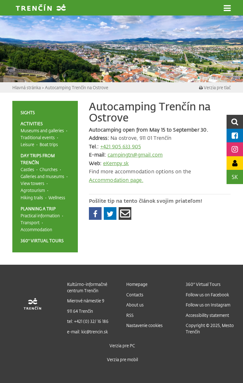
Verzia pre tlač (217, 87)
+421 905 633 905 (120, 146)
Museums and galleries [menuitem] (42, 130)
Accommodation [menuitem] (36, 229)
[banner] (40, 8)
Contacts (134, 294)
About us (135, 304)
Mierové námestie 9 (85, 300)
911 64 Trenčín (80, 311)
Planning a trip (38, 208)
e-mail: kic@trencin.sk (87, 331)
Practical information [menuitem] (40, 215)
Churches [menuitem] (49, 169)
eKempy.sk (116, 163)
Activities (32, 123)
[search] (235, 121)
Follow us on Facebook (207, 294)
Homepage (136, 284)
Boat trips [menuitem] (49, 144)
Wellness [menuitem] (56, 197)
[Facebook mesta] (235, 135)
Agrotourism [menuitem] (33, 190)
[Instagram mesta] (235, 149)
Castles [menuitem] (27, 169)
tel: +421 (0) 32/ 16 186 (88, 321)
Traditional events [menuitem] (38, 137)
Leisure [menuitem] (27, 144)
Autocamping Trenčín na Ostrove (76, 87)
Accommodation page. (116, 180)
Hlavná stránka (27, 87)
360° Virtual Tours (42, 240)
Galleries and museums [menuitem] (42, 176)
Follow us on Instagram (208, 304)
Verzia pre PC (122, 345)
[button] (227, 8)
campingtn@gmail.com (135, 154)
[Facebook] (95, 213)
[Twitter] (110, 213)
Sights (28, 112)
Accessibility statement (207, 315)
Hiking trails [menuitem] (32, 197)
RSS (130, 315)
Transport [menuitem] (30, 222)
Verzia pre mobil (122, 359)
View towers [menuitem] (32, 183)
